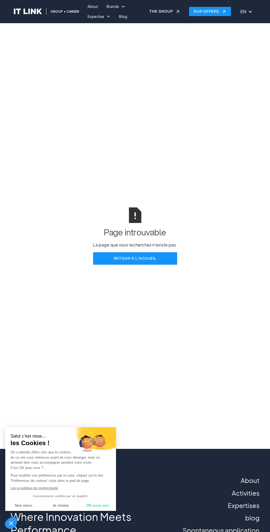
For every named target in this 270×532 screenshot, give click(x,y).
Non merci (23, 505)
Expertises (243, 505)
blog (252, 518)
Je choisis (60, 505)
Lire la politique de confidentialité (34, 488)
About (93, 6)
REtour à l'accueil (135, 258)
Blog (123, 16)
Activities (245, 493)
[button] (11, 523)
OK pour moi (97, 505)
